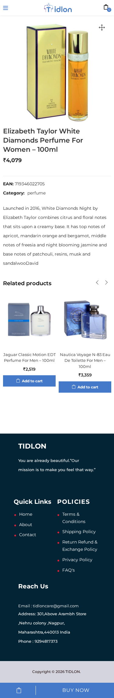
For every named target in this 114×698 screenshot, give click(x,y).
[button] (102, 27)
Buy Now (76, 690)
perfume (36, 193)
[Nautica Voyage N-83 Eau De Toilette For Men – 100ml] (85, 319)
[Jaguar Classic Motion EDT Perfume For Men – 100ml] (29, 319)
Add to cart (19, 690)
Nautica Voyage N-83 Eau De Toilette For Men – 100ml (85, 360)
